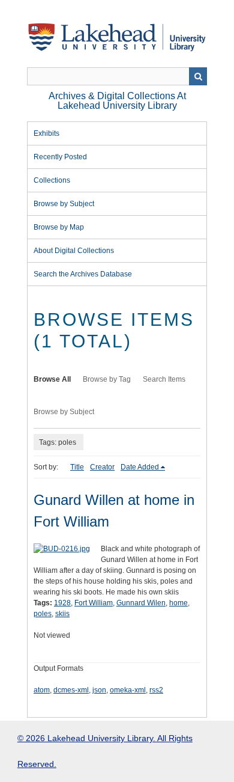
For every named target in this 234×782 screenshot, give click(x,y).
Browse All (52, 379)
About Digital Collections (74, 250)
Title (77, 467)
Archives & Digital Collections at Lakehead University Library (117, 101)
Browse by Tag (107, 379)
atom (42, 690)
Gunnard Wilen (141, 603)
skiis (62, 613)
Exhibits (46, 133)
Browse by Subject (64, 204)
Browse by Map (59, 227)
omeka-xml (128, 690)
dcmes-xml (71, 690)
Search (198, 76)
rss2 (156, 690)
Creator (102, 467)
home (178, 603)
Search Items (164, 379)
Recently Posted (60, 157)
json (99, 690)
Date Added (140, 467)
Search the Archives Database (83, 274)
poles (43, 613)
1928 (62, 603)
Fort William (93, 603)
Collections (52, 180)
